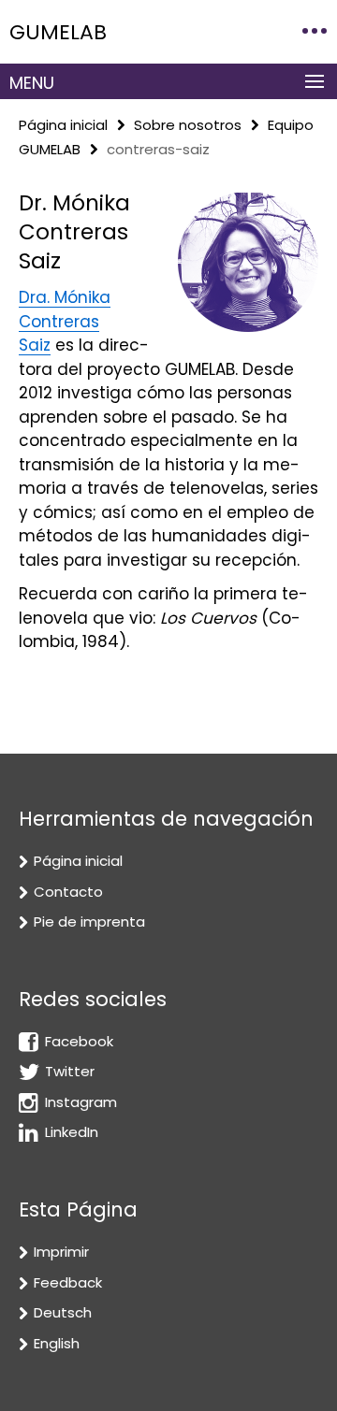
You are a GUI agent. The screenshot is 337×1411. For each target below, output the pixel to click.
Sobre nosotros (188, 125)
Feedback (68, 1282)
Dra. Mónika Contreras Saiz (64, 321)
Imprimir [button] (61, 1251)
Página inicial (63, 125)
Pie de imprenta (89, 921)
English (57, 1343)
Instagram (81, 1102)
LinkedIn (71, 1132)
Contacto (68, 891)
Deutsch (63, 1312)
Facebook (79, 1041)
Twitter (70, 1071)
